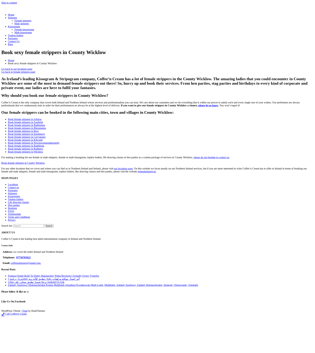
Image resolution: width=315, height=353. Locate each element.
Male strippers (21, 23)
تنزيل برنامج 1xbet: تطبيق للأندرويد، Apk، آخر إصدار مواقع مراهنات (44, 279)
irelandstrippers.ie (147, 171)
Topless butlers (15, 35)
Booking (12, 208)
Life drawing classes (18, 202)
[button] (16, 69)
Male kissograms (23, 32)
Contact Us (14, 41)
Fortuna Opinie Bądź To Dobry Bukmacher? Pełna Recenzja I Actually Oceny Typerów (53, 275)
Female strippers (22, 20)
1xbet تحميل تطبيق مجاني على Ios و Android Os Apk (36, 282)
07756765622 (23, 257)
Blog (10, 44)
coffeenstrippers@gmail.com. (26, 263)
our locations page (123, 168)
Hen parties (14, 205)
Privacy (12, 220)
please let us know (208, 105)
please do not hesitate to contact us (211, 157)
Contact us (13, 187)
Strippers (12, 17)
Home (11, 14)
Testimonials (14, 214)
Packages (13, 38)
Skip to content (9, 2)
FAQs (11, 211)
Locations (13, 184)
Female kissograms (24, 29)
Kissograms (14, 26)
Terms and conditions (19, 217)
